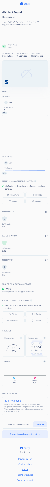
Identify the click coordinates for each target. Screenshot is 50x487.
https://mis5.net (8, 17)
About (25, 469)
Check (38, 424)
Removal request (25, 480)
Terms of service (25, 474)
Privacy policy (25, 459)
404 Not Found (12, 400)
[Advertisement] (25, 34)
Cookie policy (25, 464)
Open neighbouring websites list (23, 434)
